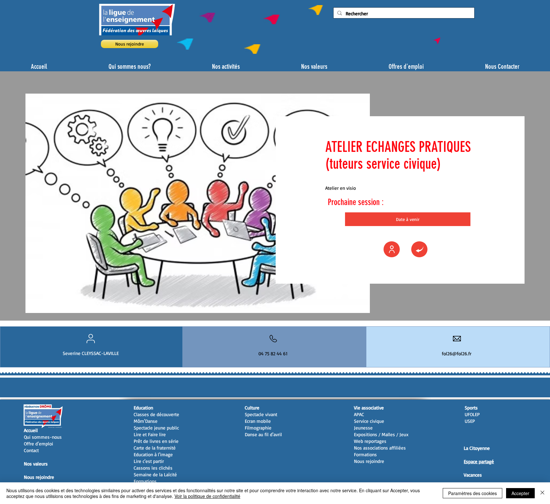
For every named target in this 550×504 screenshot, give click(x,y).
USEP (470, 421)
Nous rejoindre (39, 477)
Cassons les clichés (153, 468)
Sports (471, 408)
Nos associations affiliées (380, 448)
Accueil (31, 430)
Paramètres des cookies (472, 493)
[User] (392, 249)
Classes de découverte (156, 414)
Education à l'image (153, 454)
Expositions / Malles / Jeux (381, 434)
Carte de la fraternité (155, 448)
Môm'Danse (146, 421)
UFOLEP (472, 414)
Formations (145, 481)
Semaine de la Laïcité (155, 475)
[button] (407, 219)
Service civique (369, 421)
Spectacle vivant (261, 414)
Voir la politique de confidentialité (207, 496)
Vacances (473, 475)
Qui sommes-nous (43, 437)
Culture (252, 408)
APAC (359, 414)
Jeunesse (363, 428)
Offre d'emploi (38, 444)
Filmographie (258, 428)
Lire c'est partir (149, 461)
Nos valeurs (36, 464)
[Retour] (419, 249)
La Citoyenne (477, 448)
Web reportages (370, 441)
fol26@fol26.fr (456, 354)
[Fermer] (542, 493)
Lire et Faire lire (150, 434)
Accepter (520, 493)
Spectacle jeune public (156, 428)
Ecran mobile (258, 421)
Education (143, 408)
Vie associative (369, 408)
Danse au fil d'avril (263, 434)
